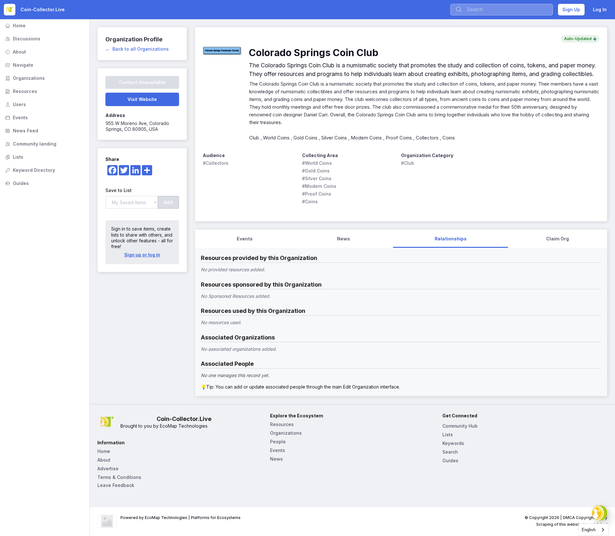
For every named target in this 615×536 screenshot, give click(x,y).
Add (168, 202)
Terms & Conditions (119, 477)
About (15, 51)
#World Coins (317, 163)
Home (15, 25)
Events (16, 117)
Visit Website (142, 99)
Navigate (18, 65)
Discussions (22, 38)
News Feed (21, 130)
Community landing (30, 144)
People (278, 441)
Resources (20, 91)
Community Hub (460, 426)
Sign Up (571, 9)
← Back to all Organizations (137, 49)
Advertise (108, 468)
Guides (16, 183)
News (276, 459)
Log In (600, 9)
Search (450, 452)
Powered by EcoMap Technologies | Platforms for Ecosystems (180, 517)
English (588, 529)
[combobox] (593, 529)
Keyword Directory (29, 170)
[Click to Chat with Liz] (599, 513)
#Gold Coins (316, 170)
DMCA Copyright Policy (585, 517)
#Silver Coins (317, 178)
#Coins (310, 201)
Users (15, 104)
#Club (407, 163)
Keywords (453, 443)
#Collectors (215, 163)
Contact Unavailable (142, 82)
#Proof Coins (316, 194)
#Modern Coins (319, 186)
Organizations (24, 78)
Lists (13, 157)
